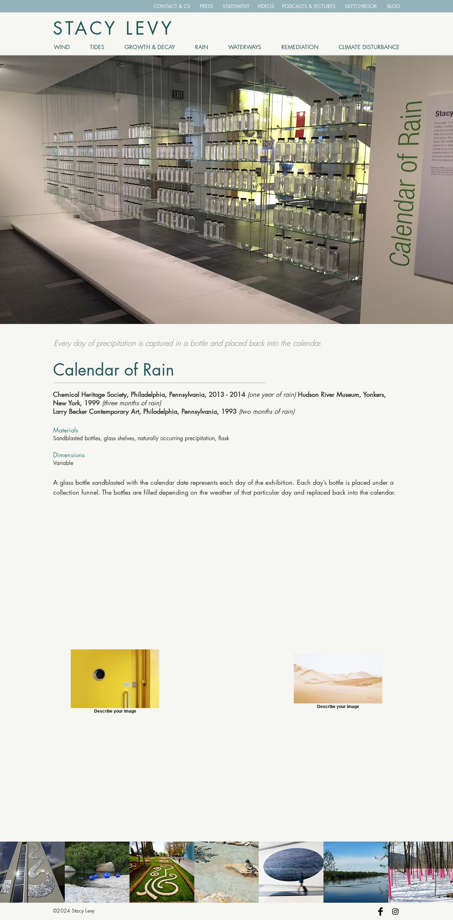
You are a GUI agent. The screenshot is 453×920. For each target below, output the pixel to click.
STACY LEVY (113, 28)
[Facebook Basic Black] (380, 911)
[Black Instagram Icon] (395, 911)
